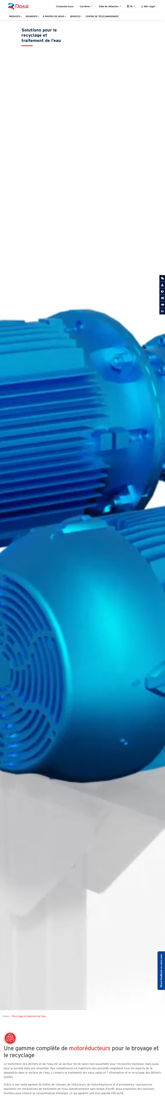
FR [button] (131, 6)
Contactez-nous (64, 6)
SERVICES (75, 16)
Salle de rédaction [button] (109, 6)
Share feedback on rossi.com (161, 970)
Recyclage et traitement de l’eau (29, 1016)
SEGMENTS (31, 16)
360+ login (149, 6)
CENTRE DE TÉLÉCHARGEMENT (102, 16)
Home (6, 1016)
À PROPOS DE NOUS (53, 16)
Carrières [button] (85, 6)
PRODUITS (14, 16)
